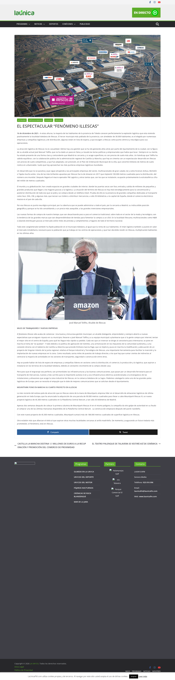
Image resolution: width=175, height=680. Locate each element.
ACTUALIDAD (22, 120)
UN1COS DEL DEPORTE (84, 477)
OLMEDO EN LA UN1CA (84, 471)
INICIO (127, 671)
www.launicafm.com (148, 496)
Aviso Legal (19, 667)
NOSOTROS (156, 671)
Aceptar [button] (134, 676)
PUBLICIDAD (85, 24)
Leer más (143, 676)
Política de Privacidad (23, 670)
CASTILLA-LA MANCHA (35, 120)
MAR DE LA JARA (81, 502)
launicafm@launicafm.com (145, 491)
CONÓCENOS (67, 24)
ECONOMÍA (48, 120)
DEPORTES (53, 24)
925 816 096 (148, 482)
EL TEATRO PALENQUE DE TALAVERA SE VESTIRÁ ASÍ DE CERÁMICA (124, 443)
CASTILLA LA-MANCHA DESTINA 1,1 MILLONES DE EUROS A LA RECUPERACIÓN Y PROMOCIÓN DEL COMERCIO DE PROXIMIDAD (52, 445)
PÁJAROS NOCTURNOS (83, 488)
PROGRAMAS (22, 24)
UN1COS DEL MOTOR (83, 482)
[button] (28, 24)
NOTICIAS (38, 24)
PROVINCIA (58, 120)
